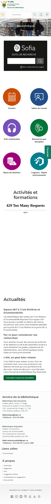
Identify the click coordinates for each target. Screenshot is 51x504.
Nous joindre (8, 480)
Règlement (8, 468)
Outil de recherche (24, 54)
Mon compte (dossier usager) (33, 67)
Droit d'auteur (8, 453)
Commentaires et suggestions (15, 477)
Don (5, 471)
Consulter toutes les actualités (20, 378)
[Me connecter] (47, 14)
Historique (8, 465)
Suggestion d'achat (11, 474)
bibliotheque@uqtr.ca (11, 415)
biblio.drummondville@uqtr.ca (15, 440)
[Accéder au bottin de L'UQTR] (41, 14)
